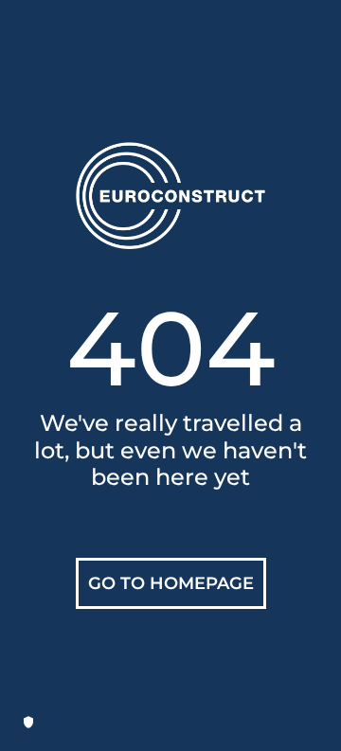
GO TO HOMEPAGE (171, 583)
